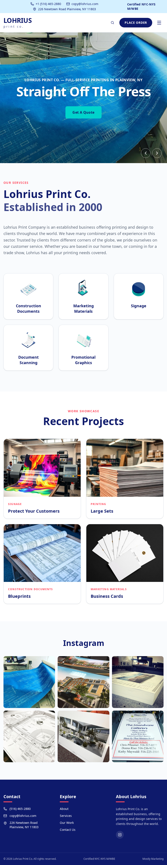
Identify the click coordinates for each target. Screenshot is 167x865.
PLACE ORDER (136, 22)
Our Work (67, 823)
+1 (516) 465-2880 (48, 4)
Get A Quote (83, 112)
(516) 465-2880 (20, 809)
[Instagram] (120, 835)
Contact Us (67, 830)
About (64, 809)
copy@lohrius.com (85, 4)
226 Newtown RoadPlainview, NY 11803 (24, 825)
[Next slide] (157, 153)
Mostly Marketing (153, 859)
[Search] (112, 22)
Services (66, 816)
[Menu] (159, 22)
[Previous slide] (145, 153)
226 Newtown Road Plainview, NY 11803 (67, 9)
